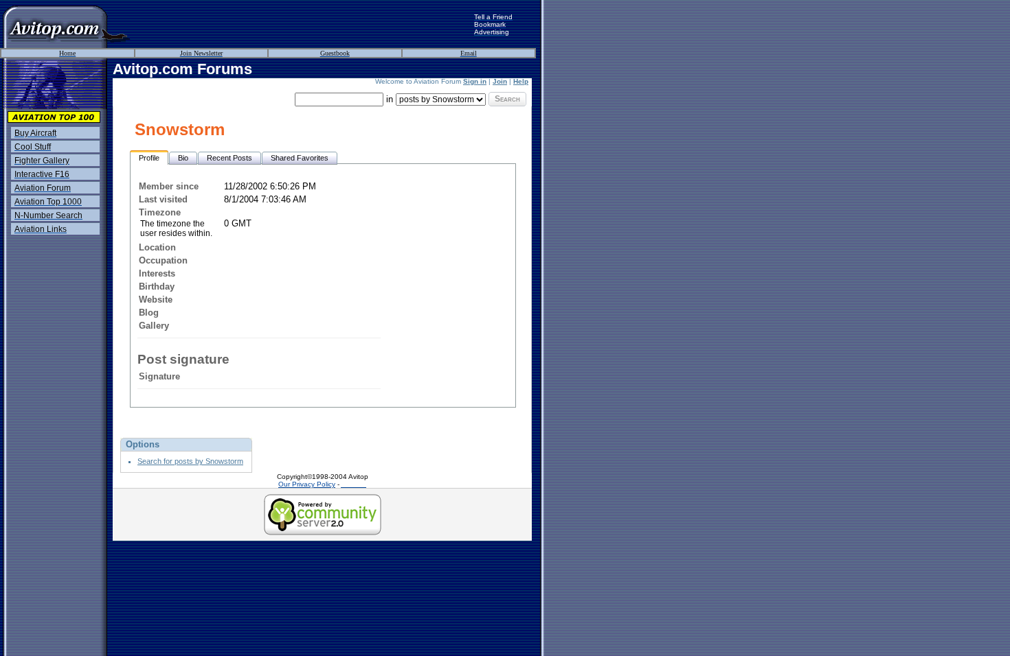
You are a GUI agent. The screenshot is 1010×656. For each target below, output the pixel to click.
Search (507, 99)
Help (520, 81)
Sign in (474, 81)
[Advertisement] (302, 24)
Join (500, 81)
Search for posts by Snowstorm (190, 461)
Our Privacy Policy (306, 484)
